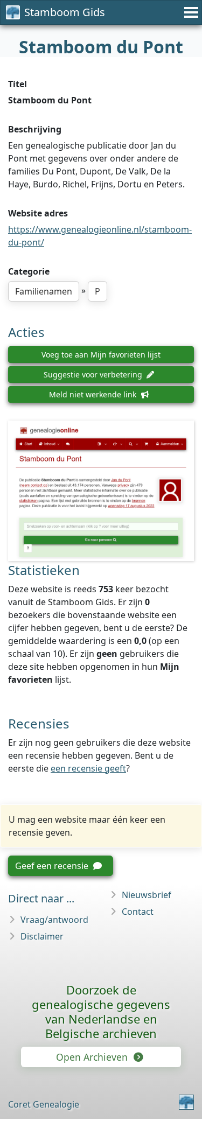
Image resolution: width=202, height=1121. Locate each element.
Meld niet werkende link (93, 394)
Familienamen (43, 291)
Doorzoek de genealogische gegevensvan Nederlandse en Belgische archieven (101, 1011)
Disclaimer (42, 936)
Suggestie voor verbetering (94, 374)
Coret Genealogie (43, 1104)
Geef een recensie (52, 866)
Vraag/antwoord (54, 920)
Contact (138, 911)
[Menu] (189, 12)
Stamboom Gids (64, 12)
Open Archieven (93, 1056)
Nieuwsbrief (146, 895)
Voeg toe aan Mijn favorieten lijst (101, 354)
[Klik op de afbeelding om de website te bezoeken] (101, 491)
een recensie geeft (88, 768)
